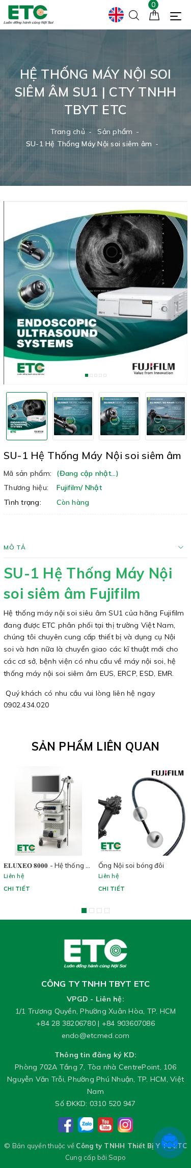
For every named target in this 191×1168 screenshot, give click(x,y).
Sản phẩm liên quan (96, 746)
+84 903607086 (128, 1023)
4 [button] (100, 375)
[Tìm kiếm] (134, 14)
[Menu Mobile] (178, 15)
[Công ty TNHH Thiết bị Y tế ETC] (28, 14)
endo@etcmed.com (96, 1035)
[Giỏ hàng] (154, 14)
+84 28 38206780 (66, 1023)
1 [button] (86, 375)
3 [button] (95, 375)
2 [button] (91, 375)
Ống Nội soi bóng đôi (131, 865)
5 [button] (104, 375)
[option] (95, 292)
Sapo (117, 1157)
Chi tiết (17, 888)
